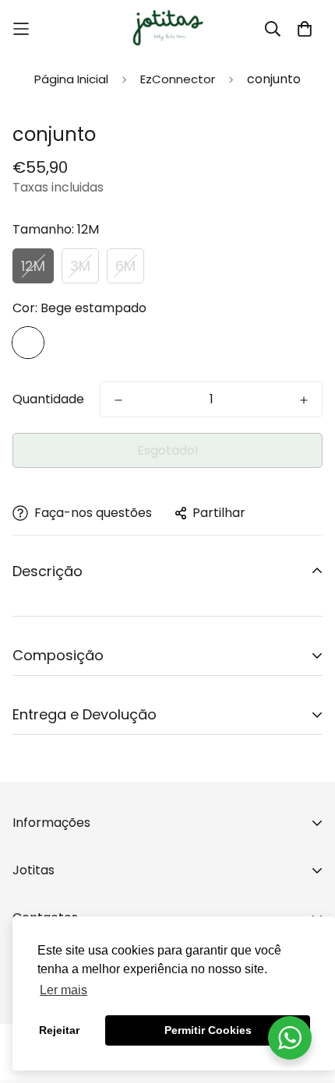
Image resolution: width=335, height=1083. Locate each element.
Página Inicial (71, 79)
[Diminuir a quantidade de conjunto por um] (118, 400)
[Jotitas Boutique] (167, 29)
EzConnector (177, 79)
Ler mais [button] (63, 990)
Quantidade (48, 399)
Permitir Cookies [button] (208, 1030)
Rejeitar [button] (59, 1030)
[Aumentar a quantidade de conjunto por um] (304, 400)
